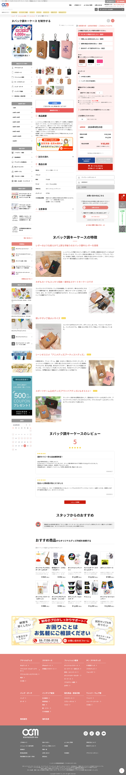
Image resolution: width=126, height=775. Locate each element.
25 (19, 446)
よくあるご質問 (88, 5)
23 (13, 446)
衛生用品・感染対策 (72, 693)
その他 (22, 681)
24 (16, 446)
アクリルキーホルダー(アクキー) (28, 670)
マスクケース (68, 698)
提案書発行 (85, 182)
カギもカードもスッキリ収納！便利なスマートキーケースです (64, 281)
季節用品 (45, 701)
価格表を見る (54, 110)
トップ (13, 16)
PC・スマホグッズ (93, 660)
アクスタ (39, 12)
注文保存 (84, 187)
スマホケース (47, 660)
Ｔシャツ (89, 698)
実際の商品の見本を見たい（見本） (92, 44)
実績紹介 (22, 749)
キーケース (32, 16)
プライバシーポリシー (92, 753)
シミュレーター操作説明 (26, 746)
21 (27, 442)
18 (19, 442)
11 (19, 438)
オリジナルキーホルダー (71, 675)
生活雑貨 (45, 698)
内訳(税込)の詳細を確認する (94, 153)
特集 (70, 5)
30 (13, 449)
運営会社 (44, 756)
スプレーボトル (69, 701)
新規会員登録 (23, 753)
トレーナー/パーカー (92, 701)
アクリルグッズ (26, 660)
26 (21, 446)
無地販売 (23, 719)
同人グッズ (54, 12)
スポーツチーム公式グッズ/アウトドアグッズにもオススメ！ (64, 390)
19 (21, 442)
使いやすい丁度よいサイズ (48, 318)
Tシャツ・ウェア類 (93, 693)
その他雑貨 (45, 711)
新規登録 (121, 1)
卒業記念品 (14, 12)
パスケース (46, 12)
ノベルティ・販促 (23, 12)
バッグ (22, 698)
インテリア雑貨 (48, 693)
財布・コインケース (70, 672)
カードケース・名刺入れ (71, 669)
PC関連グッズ (90, 665)
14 (27, 438)
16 (13, 442)
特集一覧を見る (27, 238)
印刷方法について (91, 742)
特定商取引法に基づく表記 (27, 756)
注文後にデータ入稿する (95, 167)
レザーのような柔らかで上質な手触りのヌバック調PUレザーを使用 (67, 245)
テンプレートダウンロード (89, 177)
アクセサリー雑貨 (69, 682)
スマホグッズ (90, 669)
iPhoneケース (63, 12)
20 (24, 442)
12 (21, 438)
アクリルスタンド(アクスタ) (28, 674)
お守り (66, 686)
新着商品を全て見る (26, 279)
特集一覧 (44, 749)
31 (16, 449)
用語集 (66, 746)
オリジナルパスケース (71, 665)
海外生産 (45, 719)
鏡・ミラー (45, 708)
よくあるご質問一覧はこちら (94, 225)
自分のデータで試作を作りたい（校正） (93, 48)
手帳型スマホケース (48, 669)
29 (30, 446)
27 (24, 446)
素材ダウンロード (91, 746)
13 (24, 438)
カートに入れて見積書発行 (86, 160)
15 (30, 438)
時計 (21, 677)
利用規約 (66, 753)
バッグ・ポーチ (26, 693)
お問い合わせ (98, 5)
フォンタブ (89, 672)
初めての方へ (45, 742)
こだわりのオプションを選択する (95, 110)
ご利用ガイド (77, 5)
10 (16, 438)
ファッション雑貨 (22, 16)
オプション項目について (48, 746)
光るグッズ (23, 665)
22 (30, 442)
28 (27, 446)
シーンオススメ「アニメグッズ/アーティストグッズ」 (61, 354)
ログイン (111, 1)
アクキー (32, 12)
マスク (66, 705)
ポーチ (22, 701)
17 (16, 442)
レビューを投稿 (75, 502)
